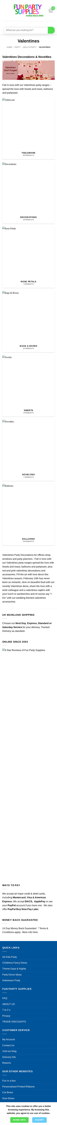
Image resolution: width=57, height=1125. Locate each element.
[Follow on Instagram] (24, 23)
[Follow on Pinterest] (35, 23)
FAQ (4, 998)
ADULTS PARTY (29, 47)
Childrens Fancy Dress (14, 962)
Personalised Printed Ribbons (18, 1086)
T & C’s (6, 1010)
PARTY (18, 47)
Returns (6, 1063)
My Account (8, 1039)
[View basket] (50, 10)
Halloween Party (11, 980)
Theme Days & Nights (14, 968)
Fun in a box (9, 1080)
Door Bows (8, 1098)
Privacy (6, 1016)
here (35, 932)
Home (9, 47)
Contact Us (8, 1045)
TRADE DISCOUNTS (14, 1021)
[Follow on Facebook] (19, 23)
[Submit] (51, 30)
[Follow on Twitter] (30, 23)
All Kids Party (9, 957)
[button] (4, 10)
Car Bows (7, 1092)
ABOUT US (8, 1004)
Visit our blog (9, 1051)
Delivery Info (9, 1057)
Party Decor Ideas (12, 974)
